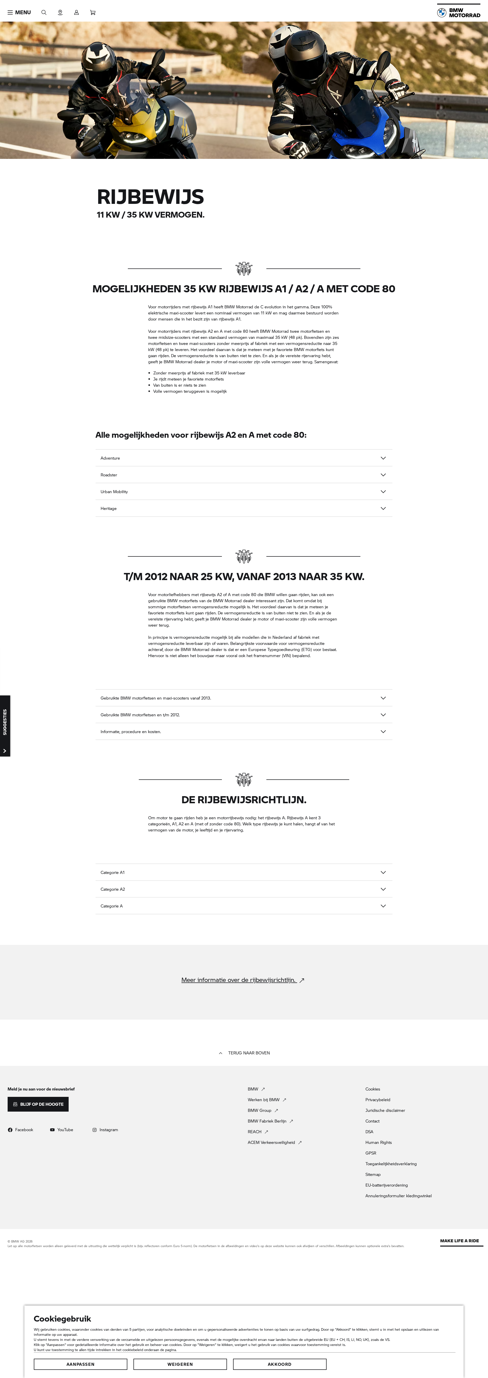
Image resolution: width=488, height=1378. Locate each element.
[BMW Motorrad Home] (458, 12)
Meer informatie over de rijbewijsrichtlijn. (239, 980)
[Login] (76, 11)
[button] (19, 12)
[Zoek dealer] (60, 11)
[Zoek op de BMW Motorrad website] (44, 11)
